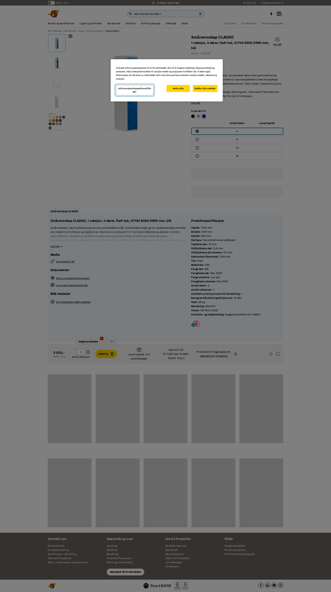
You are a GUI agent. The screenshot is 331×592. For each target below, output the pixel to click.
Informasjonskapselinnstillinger (134, 90)
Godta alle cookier (205, 88)
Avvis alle (178, 88)
